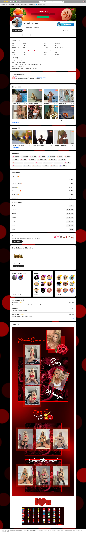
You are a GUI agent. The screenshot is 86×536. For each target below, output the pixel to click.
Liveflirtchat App (41, 4)
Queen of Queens (41, 77)
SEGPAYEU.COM (32, 530)
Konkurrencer (32, 4)
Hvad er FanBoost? (69, 27)
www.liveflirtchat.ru (18, 530)
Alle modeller (4, 4)
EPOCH (26, 530)
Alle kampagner (24, 4)
